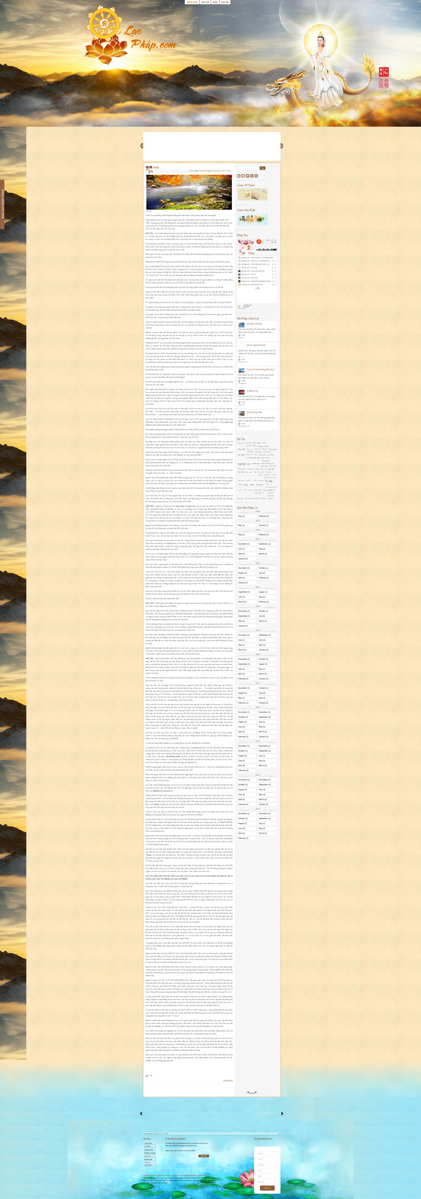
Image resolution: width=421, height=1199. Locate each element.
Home (161, 1133)
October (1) (263, 568)
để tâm (264, 498)
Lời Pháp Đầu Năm (253, 458)
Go (262, 168)
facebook (238, 175)
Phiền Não (272, 466)
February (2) (243, 770)
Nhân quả (255, 463)
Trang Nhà (148, 1143)
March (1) (263, 554)
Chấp (264, 443)
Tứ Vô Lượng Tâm (254, 412)
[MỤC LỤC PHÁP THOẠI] (2, 204)
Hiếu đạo (264, 449)
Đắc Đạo (271, 496)
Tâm (252, 485)
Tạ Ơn (267, 484)
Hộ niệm (241, 455)
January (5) (263, 804)
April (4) (241, 799)
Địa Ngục (240, 498)
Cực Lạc (250, 449)
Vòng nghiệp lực (269, 490)
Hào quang (273, 449)
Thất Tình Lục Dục (270, 477)
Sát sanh (249, 472)
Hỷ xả (255, 454)
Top (279, 1133)
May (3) (262, 794)
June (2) (241, 828)
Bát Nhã (248, 443)
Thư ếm (273, 475)
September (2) (265, 717)
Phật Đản (251, 469)
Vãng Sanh (258, 490)
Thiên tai (266, 475)
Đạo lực (270, 493)
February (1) (264, 516)
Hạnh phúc (258, 452)
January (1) (263, 525)
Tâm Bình (259, 485)
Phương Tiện (242, 469)
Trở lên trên (228, 1080)
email (256, 175)
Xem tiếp (204, 1156)
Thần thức (241, 480)
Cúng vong (263, 446)
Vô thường (257, 493)
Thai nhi (268, 472)
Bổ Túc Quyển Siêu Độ (256, 345)
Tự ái (250, 490)
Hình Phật (250, 452)
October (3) (243, 818)
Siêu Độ (271, 469)
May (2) (262, 761)
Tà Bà (239, 484)
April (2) (241, 765)
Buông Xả (241, 443)
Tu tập (269, 481)
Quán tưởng (259, 469)
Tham (260, 475)
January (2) (263, 737)
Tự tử (245, 490)
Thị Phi (248, 480)
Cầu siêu (241, 449)
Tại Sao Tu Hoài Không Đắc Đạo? (260, 369)
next (6, 128)
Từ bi (239, 490)
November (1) (244, 544)
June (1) (241, 597)
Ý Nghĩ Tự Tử (252, 390)
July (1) (241, 549)
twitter (247, 175)
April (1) (241, 554)
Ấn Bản (270, 498)
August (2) (242, 756)
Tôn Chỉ (147, 1146)
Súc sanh (261, 472)
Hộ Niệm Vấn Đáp (254, 323)
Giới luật (257, 449)
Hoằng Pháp (148, 1150)
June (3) (241, 794)
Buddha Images (149, 1153)
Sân (255, 472)
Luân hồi (262, 455)
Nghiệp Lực (244, 464)
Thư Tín (147, 1156)
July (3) (262, 790)
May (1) (241, 516)
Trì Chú (254, 480)
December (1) (244, 568)
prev (2, 128)
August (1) (242, 573)
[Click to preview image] (189, 210)
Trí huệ (260, 480)
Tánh (245, 485)
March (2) (263, 765)
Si (265, 469)
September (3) (265, 818)
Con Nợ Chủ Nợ (251, 445)
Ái (263, 493)
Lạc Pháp (270, 455)
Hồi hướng (266, 452)
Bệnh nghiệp (257, 443)
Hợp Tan (249, 454)
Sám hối (241, 472)
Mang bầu (265, 461)
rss (251, 175)
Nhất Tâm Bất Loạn (267, 463)
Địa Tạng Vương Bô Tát (252, 498)
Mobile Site (148, 1159)
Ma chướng (266, 458)
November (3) (264, 780)
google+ (243, 175)
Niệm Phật (264, 466)
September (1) (265, 544)
